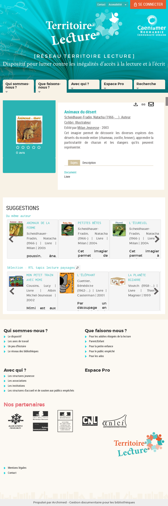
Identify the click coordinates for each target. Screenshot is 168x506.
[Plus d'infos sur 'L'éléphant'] (67, 283)
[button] (18, 86)
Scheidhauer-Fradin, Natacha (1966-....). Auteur (97, 117)
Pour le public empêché (102, 351)
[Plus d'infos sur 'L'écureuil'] (119, 229)
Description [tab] (89, 163)
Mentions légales (17, 468)
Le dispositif (14, 336)
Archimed (59, 502)
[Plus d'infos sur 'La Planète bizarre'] (118, 281)
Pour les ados (96, 356)
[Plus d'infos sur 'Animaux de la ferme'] (16, 229)
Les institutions (16, 386)
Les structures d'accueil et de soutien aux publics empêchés (41, 390)
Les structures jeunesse (21, 376)
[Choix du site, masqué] (125, 4)
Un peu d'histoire (17, 346)
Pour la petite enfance (101, 346)
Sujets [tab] (74, 163)
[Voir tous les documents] (77, 267)
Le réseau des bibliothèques (23, 351)
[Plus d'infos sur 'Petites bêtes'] (68, 229)
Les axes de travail (18, 341)
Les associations (17, 381)
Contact (12, 473)
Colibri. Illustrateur (77, 122)
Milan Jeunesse (88, 127)
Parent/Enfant (96, 341)
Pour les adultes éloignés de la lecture (110, 336)
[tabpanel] (108, 174)
